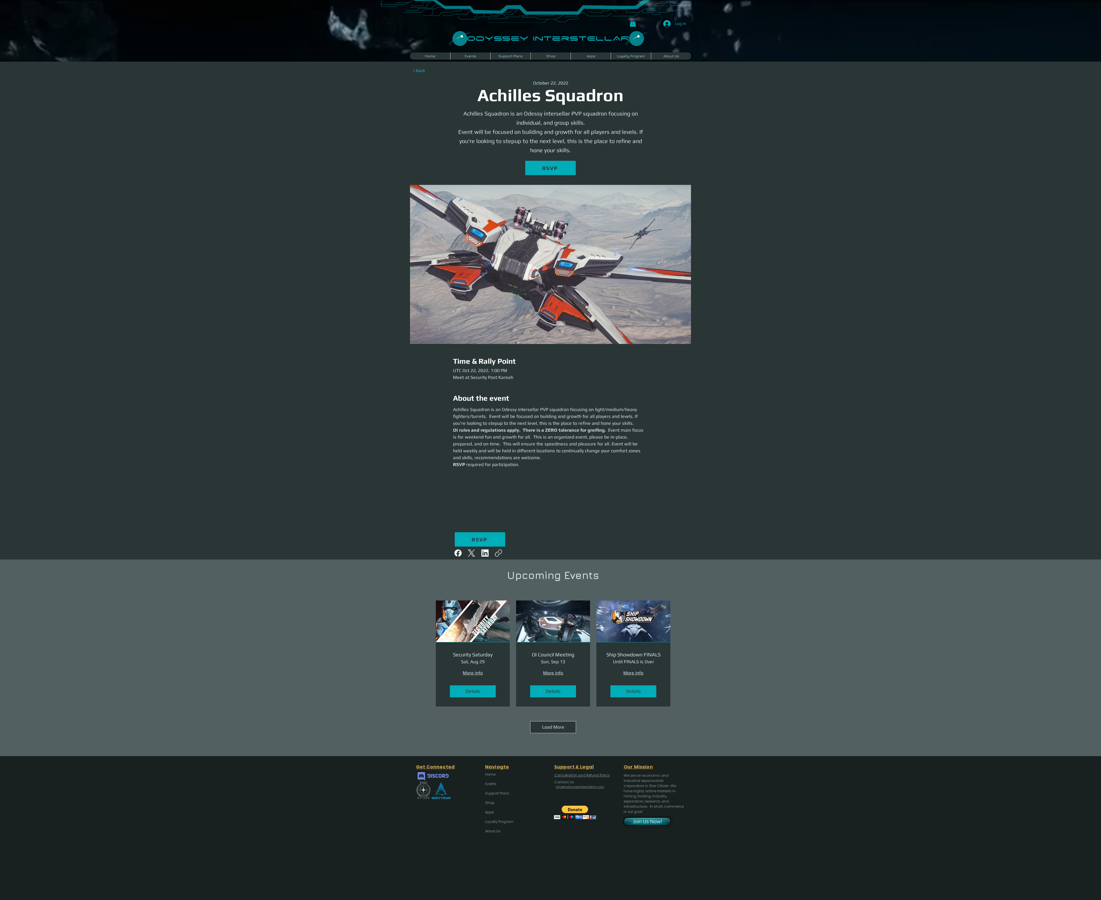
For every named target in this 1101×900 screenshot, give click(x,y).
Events (490, 783)
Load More (553, 727)
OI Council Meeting (553, 654)
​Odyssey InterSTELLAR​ (548, 38)
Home (490, 774)
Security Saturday (473, 654)
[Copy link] (498, 553)
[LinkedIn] (485, 553)
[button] (633, 23)
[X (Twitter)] (471, 553)
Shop (489, 802)
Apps (489, 812)
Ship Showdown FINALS (633, 654)
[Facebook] (458, 553)
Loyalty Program (499, 821)
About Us (493, 831)
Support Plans (497, 793)
